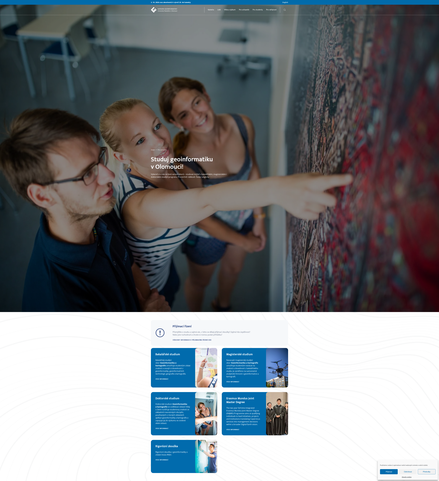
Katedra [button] (211, 9)
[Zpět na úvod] (164, 10)
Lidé (219, 9)
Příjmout (389, 472)
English (285, 2)
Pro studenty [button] (258, 9)
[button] (285, 10)
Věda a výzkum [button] (230, 9)
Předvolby (426, 472)
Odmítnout (408, 472)
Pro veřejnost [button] (271, 9)
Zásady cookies (407, 477)
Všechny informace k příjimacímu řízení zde (192, 340)
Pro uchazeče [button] (244, 9)
